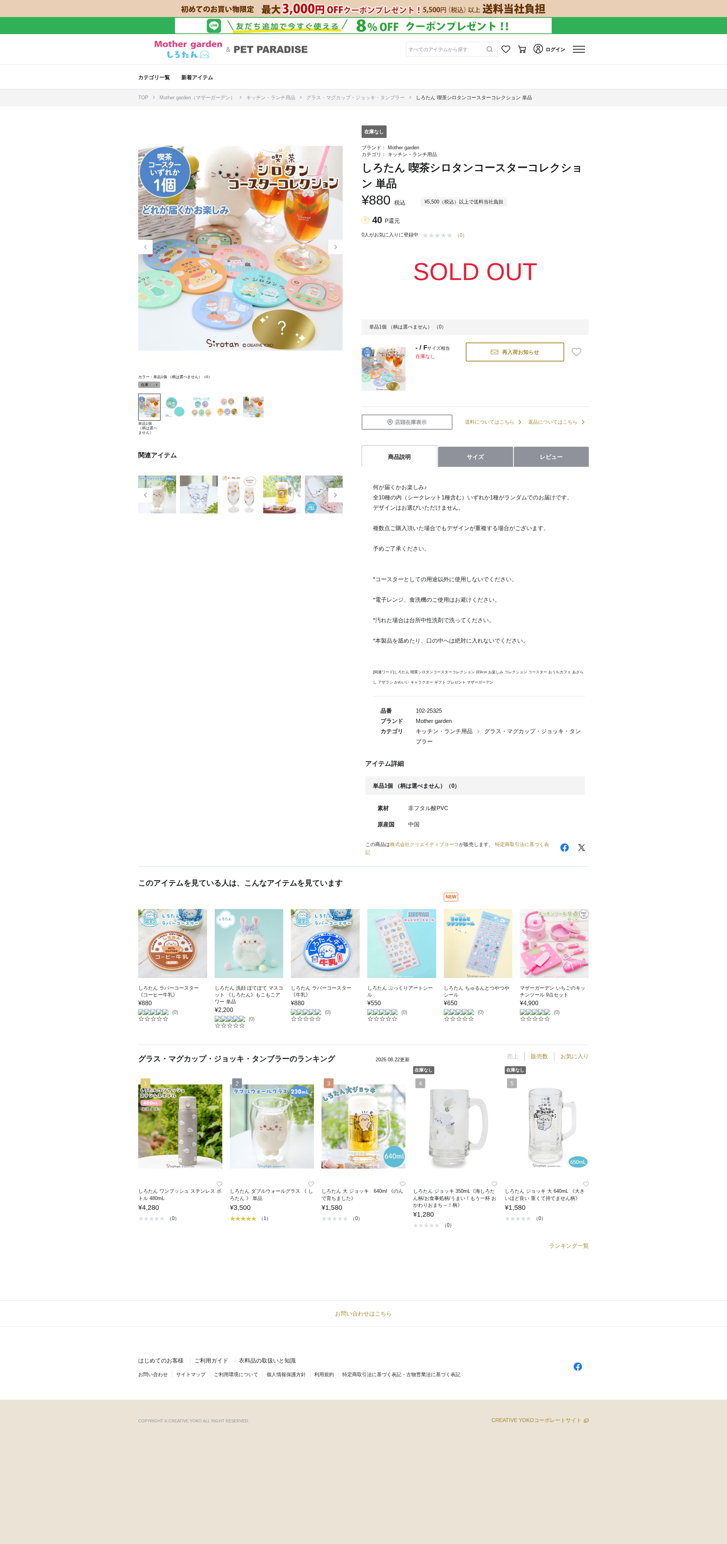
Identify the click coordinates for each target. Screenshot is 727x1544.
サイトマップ (191, 1374)
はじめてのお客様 (161, 1360)
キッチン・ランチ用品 (270, 97)
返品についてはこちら (552, 422)
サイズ (475, 457)
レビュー (551, 457)
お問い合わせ (153, 1374)
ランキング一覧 (569, 1245)
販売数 (539, 1056)
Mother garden (403, 147)
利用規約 (324, 1374)
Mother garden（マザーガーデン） (197, 97)
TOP (143, 97)
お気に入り (574, 1056)
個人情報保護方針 (286, 1374)
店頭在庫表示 (411, 422)
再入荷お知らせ (520, 352)
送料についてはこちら (489, 422)
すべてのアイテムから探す (438, 49)
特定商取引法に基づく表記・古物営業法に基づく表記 (401, 1374)
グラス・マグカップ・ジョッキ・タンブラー (355, 97)
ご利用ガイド (211, 1360)
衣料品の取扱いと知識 (267, 1360)
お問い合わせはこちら (363, 1313)
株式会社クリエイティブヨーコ (424, 844)
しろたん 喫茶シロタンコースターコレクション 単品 (474, 97)
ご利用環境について (236, 1374)
